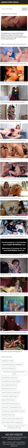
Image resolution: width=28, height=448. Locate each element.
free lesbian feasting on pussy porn (12, 364)
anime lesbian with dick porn (10, 403)
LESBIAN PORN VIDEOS (10, 2)
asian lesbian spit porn (8, 400)
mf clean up (5, 411)
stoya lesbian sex (15, 407)
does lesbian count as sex (9, 377)
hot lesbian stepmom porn (10, 396)
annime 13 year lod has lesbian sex (12, 418)
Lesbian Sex (14, 446)
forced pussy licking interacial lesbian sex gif (14, 373)
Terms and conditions (9, 444)
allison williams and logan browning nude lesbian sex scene (14, 427)
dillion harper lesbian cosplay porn (12, 422)
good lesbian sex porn (17, 411)
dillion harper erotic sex (9, 388)
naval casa (5, 407)
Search (24, 9)
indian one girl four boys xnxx (10, 392)
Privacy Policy (21, 442)
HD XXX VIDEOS (14, 434)
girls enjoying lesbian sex (9, 385)
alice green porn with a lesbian (11, 381)
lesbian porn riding (7, 361)
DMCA (4, 442)
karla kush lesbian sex (8, 368)
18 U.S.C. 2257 (11, 442)
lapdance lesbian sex (8, 415)
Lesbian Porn (20, 444)
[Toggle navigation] (25, 2)
